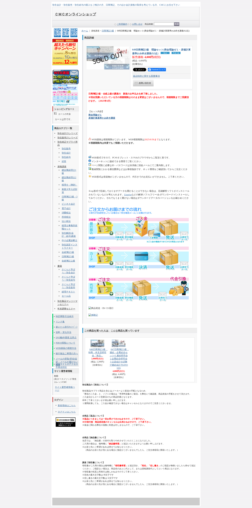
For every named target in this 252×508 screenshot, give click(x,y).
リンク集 (60, 321)
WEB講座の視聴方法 (66, 348)
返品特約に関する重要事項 (146, 76)
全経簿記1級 (68, 252)
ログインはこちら (67, 412)
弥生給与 (66, 157)
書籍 (59, 266)
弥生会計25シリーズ (67, 133)
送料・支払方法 (63, 332)
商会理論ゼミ (95, 115)
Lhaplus (128, 194)
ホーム (84, 30)
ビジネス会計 (68, 204)
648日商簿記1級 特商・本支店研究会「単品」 (98, 352)
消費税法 (66, 212)
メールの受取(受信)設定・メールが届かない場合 (67, 359)
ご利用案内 (122, 24)
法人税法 (66, 221)
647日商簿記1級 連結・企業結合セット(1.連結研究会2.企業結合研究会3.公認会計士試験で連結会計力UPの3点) (119, 358)
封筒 (64, 161)
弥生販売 (66, 148)
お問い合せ (137, 24)
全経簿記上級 (68, 260)
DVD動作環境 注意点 (66, 337)
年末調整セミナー (66, 308)
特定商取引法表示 (65, 316)
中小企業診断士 (69, 240)
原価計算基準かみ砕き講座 (101, 118)
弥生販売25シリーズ (67, 137)
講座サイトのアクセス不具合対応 (67, 365)
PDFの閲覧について (65, 343)
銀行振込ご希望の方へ (67, 353)
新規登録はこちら (67, 405)
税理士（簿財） (69, 185)
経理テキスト (68, 291)
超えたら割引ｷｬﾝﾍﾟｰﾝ (66, 327)
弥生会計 (66, 153)
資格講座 (61, 166)
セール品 (66, 296)
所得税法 (66, 217)
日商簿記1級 (68, 256)
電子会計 (66, 208)
